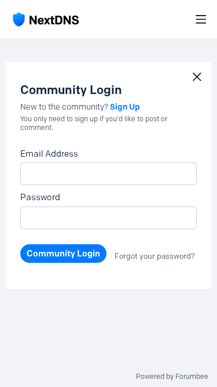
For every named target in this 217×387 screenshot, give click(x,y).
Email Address (49, 154)
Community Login (63, 253)
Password (40, 197)
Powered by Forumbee (172, 376)
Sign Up (125, 107)
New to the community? (65, 107)
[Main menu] (200, 19)
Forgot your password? (155, 256)
